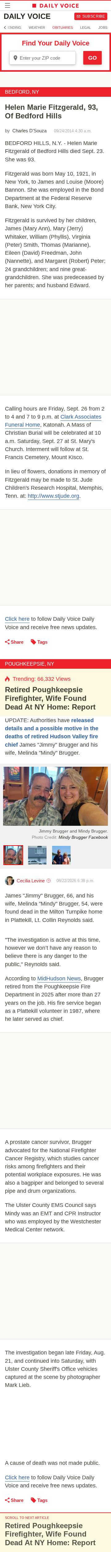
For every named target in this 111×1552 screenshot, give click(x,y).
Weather (37, 27)
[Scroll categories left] (5, 27)
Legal (85, 27)
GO (92, 58)
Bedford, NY (22, 92)
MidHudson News (59, 978)
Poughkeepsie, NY (29, 664)
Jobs (102, 27)
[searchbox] (47, 58)
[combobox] (42, 58)
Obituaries (62, 27)
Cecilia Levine (31, 880)
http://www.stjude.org (53, 496)
